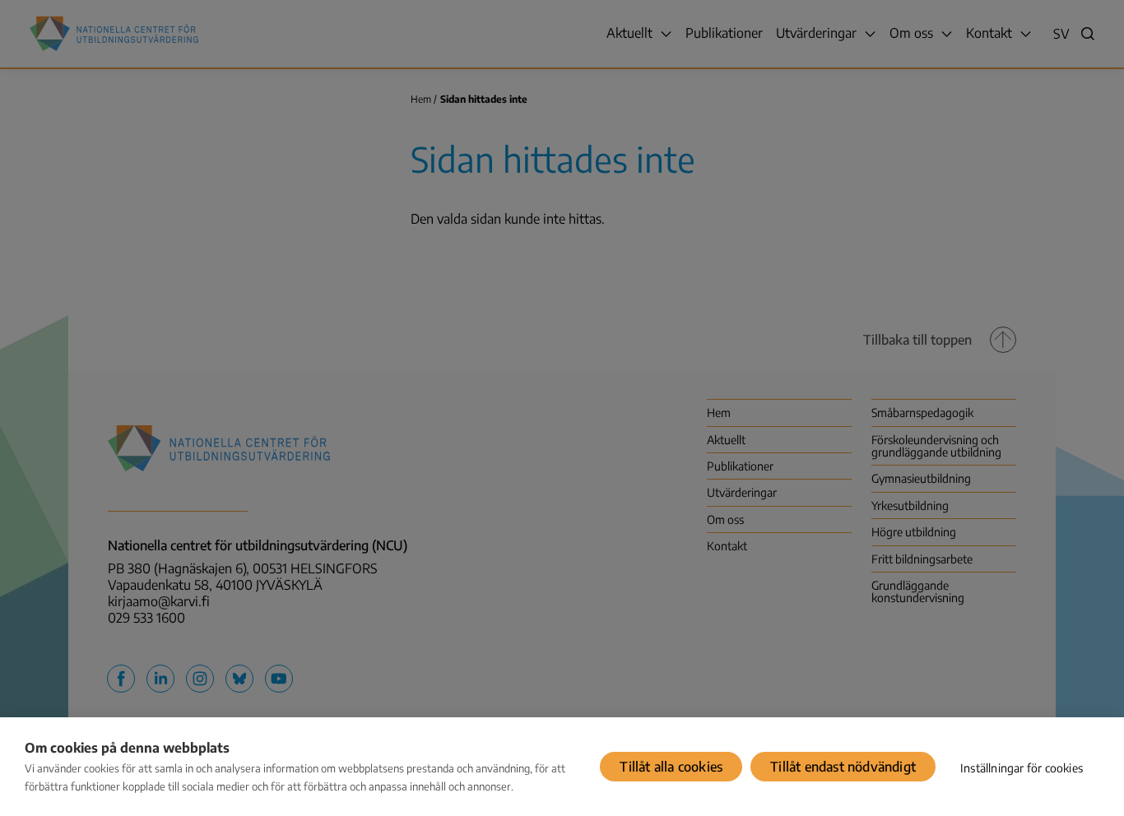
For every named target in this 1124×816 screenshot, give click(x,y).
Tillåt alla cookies (671, 766)
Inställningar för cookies (1021, 768)
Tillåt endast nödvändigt (843, 766)
